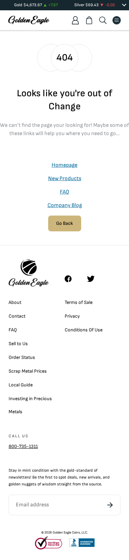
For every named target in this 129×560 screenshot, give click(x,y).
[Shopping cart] (89, 20)
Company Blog (64, 205)
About (15, 302)
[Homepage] (29, 20)
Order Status (22, 357)
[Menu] (116, 20)
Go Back (64, 223)
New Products (64, 178)
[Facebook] (71, 279)
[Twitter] (94, 279)
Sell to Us (18, 344)
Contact (17, 316)
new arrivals (90, 477)
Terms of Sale (79, 302)
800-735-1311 (23, 446)
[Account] (75, 20)
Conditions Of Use (84, 330)
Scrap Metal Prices (28, 371)
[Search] (103, 20)
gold (70, 470)
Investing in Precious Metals (30, 405)
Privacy (72, 316)
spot (62, 477)
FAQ (64, 192)
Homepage (64, 165)
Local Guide (21, 385)
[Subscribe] (110, 505)
